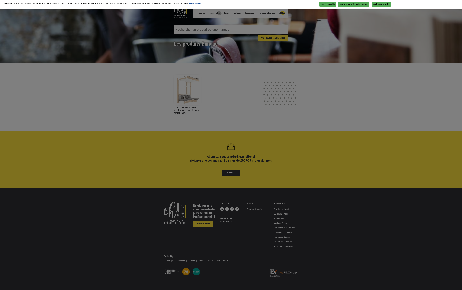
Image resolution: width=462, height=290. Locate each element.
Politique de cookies (195, 3)
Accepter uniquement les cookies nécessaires (354, 4)
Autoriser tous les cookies (381, 4)
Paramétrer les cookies (328, 4)
